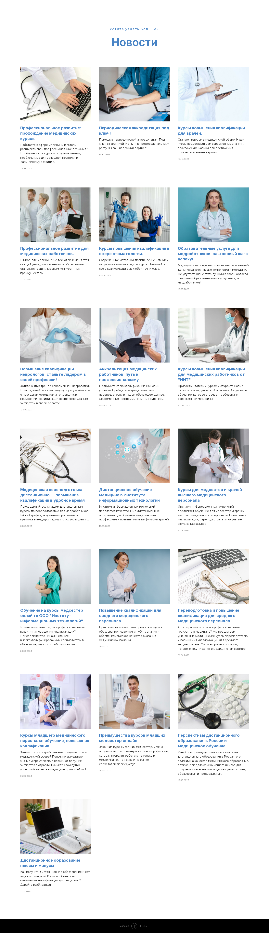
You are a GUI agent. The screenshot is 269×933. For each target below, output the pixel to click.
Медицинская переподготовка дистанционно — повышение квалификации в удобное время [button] (52, 495)
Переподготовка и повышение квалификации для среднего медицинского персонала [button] (208, 615)
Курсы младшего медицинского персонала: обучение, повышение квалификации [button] (54, 740)
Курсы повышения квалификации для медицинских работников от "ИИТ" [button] (211, 374)
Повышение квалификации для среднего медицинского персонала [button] (130, 615)
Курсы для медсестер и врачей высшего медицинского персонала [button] (210, 495)
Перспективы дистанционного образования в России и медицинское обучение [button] (209, 740)
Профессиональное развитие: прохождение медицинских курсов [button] (50, 133)
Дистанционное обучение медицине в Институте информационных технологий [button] (129, 495)
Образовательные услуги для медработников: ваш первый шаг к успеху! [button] (213, 253)
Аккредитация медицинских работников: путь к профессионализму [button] (128, 374)
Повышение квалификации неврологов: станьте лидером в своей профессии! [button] (53, 374)
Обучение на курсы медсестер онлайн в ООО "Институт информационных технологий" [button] (51, 615)
